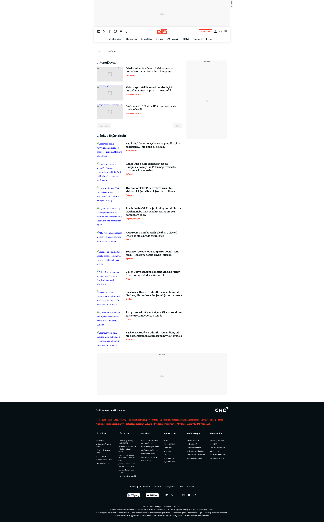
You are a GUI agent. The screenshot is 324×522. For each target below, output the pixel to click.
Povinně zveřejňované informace (196, 516)
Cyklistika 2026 (169, 462)
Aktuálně (101, 433)
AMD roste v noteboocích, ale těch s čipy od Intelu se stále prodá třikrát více (151, 234)
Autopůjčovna (110, 51)
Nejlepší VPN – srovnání (196, 455)
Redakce (146, 487)
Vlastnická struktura (122, 516)
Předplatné (170, 487)
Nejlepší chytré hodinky (196, 451)
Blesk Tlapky (120, 420)
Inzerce (157, 487)
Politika (145, 433)
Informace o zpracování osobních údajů (187, 512)
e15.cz (99, 51)
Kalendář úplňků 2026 (104, 460)
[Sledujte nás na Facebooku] (110, 31)
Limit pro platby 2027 (218, 447)
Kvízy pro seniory (102, 456)
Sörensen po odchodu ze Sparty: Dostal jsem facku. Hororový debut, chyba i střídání (152, 253)
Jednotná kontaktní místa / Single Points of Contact (151, 516)
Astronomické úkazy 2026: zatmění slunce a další (126, 457)
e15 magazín (173, 39)
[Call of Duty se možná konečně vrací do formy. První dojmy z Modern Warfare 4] (110, 278)
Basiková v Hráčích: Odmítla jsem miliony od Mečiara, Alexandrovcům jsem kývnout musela (154, 294)
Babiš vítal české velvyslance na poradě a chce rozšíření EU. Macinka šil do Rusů (153, 145)
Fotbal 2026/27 (169, 444)
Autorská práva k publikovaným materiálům (112, 512)
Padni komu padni (148, 454)
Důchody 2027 (215, 451)
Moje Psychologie (104, 420)
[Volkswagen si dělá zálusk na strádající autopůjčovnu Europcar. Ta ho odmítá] (110, 93)
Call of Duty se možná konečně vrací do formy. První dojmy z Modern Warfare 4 (153, 273)
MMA (166, 440)
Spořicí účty (214, 444)
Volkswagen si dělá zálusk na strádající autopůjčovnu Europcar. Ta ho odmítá (149, 89)
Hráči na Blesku (135, 420)
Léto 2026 (123, 433)
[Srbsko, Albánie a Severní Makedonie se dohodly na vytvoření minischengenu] (110, 74)
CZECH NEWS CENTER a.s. (171, 506)
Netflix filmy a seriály (194, 458)
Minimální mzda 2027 (218, 455)
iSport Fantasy (151, 420)
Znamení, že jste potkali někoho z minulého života (127, 449)
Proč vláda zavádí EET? (149, 450)
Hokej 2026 (168, 447)
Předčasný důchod (217, 440)
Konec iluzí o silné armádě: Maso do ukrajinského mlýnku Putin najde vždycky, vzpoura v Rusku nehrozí (151, 167)
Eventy (209, 39)
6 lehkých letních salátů (127, 476)
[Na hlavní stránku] (162, 31)
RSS (181, 487)
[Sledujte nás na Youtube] (121, 31)
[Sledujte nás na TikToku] (127, 31)
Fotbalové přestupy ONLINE (139, 424)
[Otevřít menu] (225, 31)
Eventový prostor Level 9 (166, 424)
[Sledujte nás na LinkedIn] (99, 31)
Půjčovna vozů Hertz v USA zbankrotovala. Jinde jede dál (151, 108)
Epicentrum (100, 440)
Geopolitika (146, 39)
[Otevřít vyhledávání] (220, 31)
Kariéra (190, 487)
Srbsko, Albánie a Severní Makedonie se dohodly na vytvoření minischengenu (149, 70)
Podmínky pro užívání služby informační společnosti (150, 512)
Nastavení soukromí (219, 512)
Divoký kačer (146, 461)
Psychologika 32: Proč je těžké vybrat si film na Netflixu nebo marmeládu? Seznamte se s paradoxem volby (153, 211)
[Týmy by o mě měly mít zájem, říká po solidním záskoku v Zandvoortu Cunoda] (110, 319)
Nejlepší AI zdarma (194, 447)
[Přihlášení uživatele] (215, 31)
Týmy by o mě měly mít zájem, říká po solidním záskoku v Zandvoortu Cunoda (154, 314)
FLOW (186, 39)
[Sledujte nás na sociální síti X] (104, 31)
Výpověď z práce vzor (149, 457)
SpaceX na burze (193, 440)
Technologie (193, 433)
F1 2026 (167, 455)
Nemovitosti (193, 420)
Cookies (207, 512)
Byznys (159, 39)
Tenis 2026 (168, 451)
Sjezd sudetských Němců (150, 446)
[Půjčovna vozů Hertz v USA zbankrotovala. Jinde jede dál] (110, 112)
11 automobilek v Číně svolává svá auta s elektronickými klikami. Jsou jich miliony (150, 190)
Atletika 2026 (169, 458)
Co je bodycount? (102, 463)
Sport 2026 (170, 433)
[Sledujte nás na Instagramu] (115, 31)
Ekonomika (131, 39)
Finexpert (197, 39)
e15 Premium (115, 39)
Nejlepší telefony (193, 444)
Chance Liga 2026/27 (189, 424)
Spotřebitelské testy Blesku (173, 420)
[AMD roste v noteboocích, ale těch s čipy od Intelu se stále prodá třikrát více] (110, 238)
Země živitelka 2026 (217, 458)
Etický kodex (177, 516)
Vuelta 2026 (206, 424)
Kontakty (134, 487)
